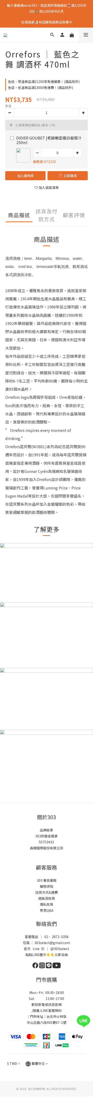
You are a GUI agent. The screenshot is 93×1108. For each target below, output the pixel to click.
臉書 (36, 1010)
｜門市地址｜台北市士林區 (46, 1016)
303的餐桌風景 (46, 836)
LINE (44, 1010)
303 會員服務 (47, 880)
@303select (60, 948)
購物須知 (46, 886)
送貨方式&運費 (46, 892)
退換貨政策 (46, 898)
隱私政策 (46, 904)
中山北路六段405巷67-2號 (46, 1022)
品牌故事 (46, 830)
